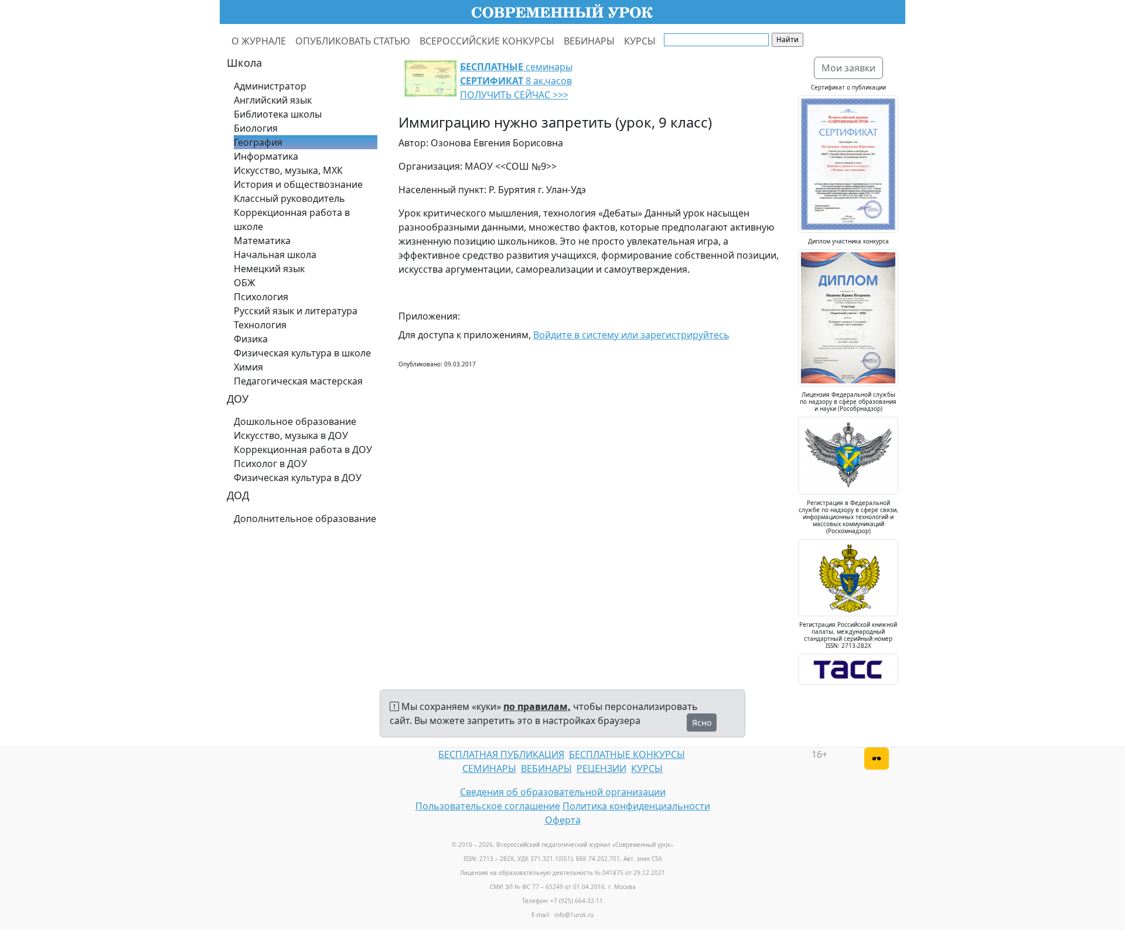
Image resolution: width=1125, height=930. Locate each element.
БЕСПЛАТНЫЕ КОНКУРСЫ (627, 754)
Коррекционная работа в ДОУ (303, 449)
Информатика (266, 156)
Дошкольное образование (295, 421)
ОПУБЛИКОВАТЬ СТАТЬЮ (352, 41)
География (258, 142)
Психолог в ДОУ (270, 463)
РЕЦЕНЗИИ (601, 768)
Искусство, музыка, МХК (288, 170)
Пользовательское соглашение (487, 805)
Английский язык (273, 100)
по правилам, (537, 706)
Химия (248, 367)
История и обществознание (298, 184)
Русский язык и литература (295, 310)
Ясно (701, 722)
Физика (251, 338)
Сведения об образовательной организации (563, 791)
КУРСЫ (640, 41)
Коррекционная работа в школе (292, 219)
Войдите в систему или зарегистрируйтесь (631, 334)
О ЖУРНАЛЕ (258, 41)
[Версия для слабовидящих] (876, 758)
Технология (260, 324)
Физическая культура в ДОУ (298, 477)
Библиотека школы (278, 114)
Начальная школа (275, 254)
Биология (256, 128)
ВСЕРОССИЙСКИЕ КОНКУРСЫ (487, 41)
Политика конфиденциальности (636, 805)
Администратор (270, 86)
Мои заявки (848, 67)
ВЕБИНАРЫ (589, 41)
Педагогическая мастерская (298, 381)
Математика (262, 240)
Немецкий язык (269, 268)
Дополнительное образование (305, 518)
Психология (261, 296)
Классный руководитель (289, 198)
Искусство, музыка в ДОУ (291, 435)
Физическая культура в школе (302, 352)
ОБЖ (244, 282)
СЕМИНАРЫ (489, 768)
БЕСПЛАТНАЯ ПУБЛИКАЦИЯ (501, 754)
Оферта (563, 820)
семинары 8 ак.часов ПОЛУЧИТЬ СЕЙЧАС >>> (516, 80)
